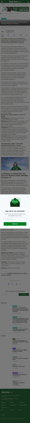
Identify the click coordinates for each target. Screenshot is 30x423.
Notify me (15, 224)
